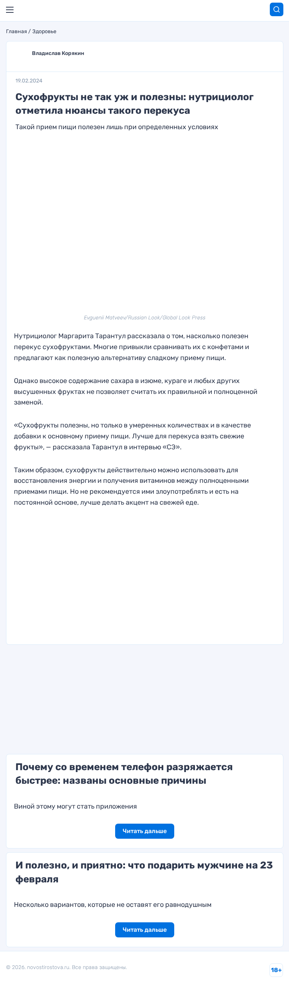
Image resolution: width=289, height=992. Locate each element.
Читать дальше (145, 831)
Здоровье (44, 32)
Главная (16, 32)
